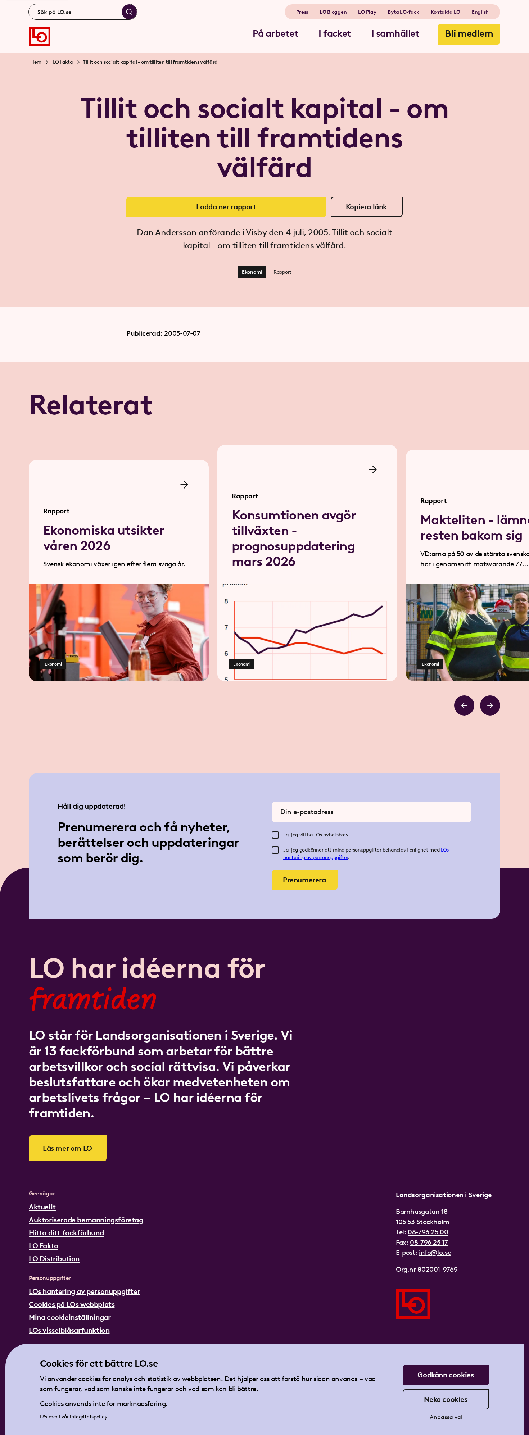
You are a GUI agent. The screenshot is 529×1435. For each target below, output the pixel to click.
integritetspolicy (88, 1417)
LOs (445, 850)
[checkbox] (275, 835)
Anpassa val (446, 1417)
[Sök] (129, 11)
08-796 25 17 (429, 1242)
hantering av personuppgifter (315, 857)
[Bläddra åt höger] (490, 705)
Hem (35, 62)
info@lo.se (435, 1252)
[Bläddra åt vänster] (464, 705)
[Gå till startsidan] (39, 36)
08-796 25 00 (428, 1232)
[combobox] (83, 11)
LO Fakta (63, 62)
